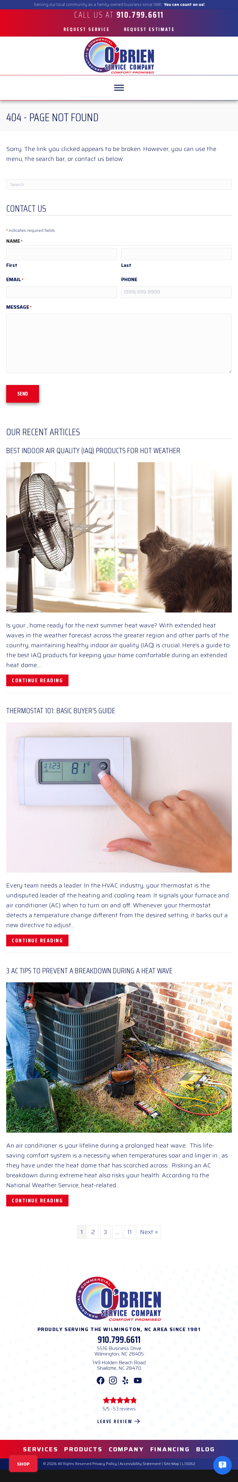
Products (83, 1449)
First (11, 265)
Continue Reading (40, 680)
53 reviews (124, 1409)
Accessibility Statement (140, 1464)
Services (40, 1449)
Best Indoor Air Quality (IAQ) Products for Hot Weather (93, 451)
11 (129, 1232)
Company (126, 1449)
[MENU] (119, 88)
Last (126, 265)
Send (22, 393)
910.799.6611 (119, 1339)
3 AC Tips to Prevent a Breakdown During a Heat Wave (89, 971)
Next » (149, 1232)
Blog (205, 1449)
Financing (170, 1449)
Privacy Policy (104, 1464)
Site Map (171, 1464)
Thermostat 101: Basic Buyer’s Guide (60, 711)
